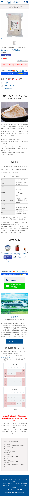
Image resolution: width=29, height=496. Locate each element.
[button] (2, 252)
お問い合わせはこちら (7, 357)
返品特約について (9, 88)
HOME (6, 6)
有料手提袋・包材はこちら (11, 83)
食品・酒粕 (12, 6)
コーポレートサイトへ (14, 341)
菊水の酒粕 (19, 6)
